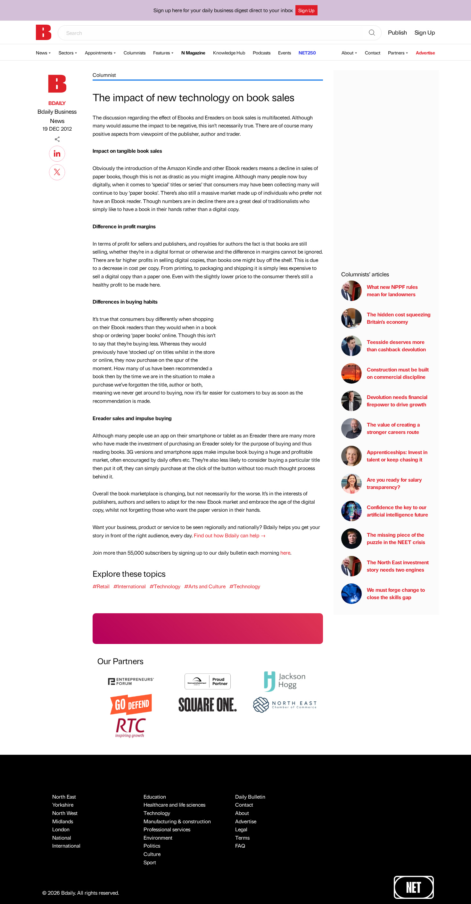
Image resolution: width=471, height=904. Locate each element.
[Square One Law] (207, 704)
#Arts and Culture (205, 586)
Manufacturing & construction (177, 821)
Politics (152, 845)
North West (65, 813)
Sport (150, 862)
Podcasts (261, 52)
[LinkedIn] (57, 152)
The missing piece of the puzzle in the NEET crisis (396, 538)
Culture (152, 854)
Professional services (167, 829)
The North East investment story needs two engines (398, 566)
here (285, 552)
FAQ (240, 845)
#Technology (165, 586)
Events (284, 52)
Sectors (66, 52)
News (41, 52)
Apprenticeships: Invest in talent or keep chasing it (397, 456)
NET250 (307, 52)
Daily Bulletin (250, 796)
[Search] (372, 33)
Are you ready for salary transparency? (394, 483)
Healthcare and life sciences (174, 804)
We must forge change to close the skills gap (396, 593)
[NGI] (207, 680)
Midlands (62, 821)
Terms (242, 837)
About (347, 52)
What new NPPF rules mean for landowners (392, 290)
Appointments (98, 52)
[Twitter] (57, 171)
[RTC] (131, 727)
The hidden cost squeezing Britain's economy (399, 318)
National (61, 837)
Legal (241, 829)
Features (161, 52)
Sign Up (306, 10)
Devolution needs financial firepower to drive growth (397, 401)
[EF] (131, 680)
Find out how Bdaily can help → (230, 535)
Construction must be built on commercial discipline (398, 373)
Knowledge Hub (229, 52)
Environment (158, 837)
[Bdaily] (43, 32)
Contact (372, 52)
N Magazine (193, 52)
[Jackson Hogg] (284, 680)
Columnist (104, 74)
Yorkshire (62, 804)
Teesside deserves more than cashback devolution (396, 346)
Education (155, 796)
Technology (157, 813)
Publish (397, 32)
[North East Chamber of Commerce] (284, 704)
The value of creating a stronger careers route (393, 428)
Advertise (425, 52)
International (66, 845)
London (61, 829)
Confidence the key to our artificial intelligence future (397, 511)
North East (64, 796)
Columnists (134, 52)
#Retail (101, 586)
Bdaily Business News (57, 116)
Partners (396, 52)
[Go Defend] (131, 704)
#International (129, 586)
